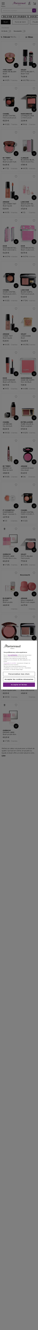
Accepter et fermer (19, 685)
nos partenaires (12, 655)
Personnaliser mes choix (18, 674)
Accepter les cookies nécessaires (19, 679)
